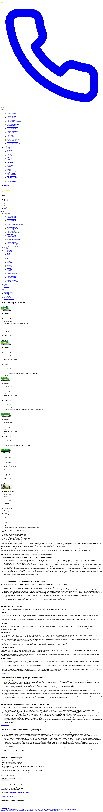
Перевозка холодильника (13, 124)
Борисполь (9, 150)
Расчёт (2, 188)
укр (1, 109)
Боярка (8, 151)
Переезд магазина (11, 135)
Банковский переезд (12, 125)
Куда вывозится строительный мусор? (11, 763)
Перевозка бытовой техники (14, 121)
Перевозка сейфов (11, 128)
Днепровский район (12, 172)
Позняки (9, 166)
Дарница (9, 169)
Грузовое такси (7, 296)
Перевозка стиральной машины (15, 123)
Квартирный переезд (9, 293)
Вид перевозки (4, 778)
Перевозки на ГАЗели (12, 142)
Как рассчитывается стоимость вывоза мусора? (14, 765)
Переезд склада (10, 132)
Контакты (6, 185)
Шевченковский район (12, 180)
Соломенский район (12, 173)
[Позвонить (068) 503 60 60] (51, 106)
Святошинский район (12, 177)
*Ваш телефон (4, 777)
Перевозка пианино (12, 136)
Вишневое (9, 158)
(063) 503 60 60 (7, 200)
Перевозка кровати (11, 116)
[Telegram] (3, 108)
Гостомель (9, 155)
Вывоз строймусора (9, 299)
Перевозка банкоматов (12, 127)
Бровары (9, 152)
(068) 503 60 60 (7, 199)
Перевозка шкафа (11, 118)
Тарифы (6, 146)
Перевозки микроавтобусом (14, 144)
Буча (8, 157)
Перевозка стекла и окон (13, 131)
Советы (51, 810)
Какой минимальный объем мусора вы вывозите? (14, 760)
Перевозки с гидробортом (13, 143)
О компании (41, 810)
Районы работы (8, 148)
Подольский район (11, 174)
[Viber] (1, 108)
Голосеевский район (12, 181)
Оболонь (9, 170)
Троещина (9, 163)
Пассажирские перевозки (44, 809)
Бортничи (9, 161)
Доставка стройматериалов (14, 138)
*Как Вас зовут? (5, 775)
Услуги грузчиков (8, 297)
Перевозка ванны (11, 140)
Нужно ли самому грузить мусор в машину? (13, 762)
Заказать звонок (5, 576)
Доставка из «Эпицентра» (13, 139)
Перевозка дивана (11, 114)
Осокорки (9, 167)
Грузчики (53, 809)
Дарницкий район (11, 178)
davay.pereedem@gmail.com (7, 796)
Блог (5, 184)
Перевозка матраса (11, 117)
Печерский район (11, 176)
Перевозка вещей (11, 120)
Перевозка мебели (11, 113)
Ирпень (9, 159)
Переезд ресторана (11, 133)
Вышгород (9, 154)
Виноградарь (10, 165)
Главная (3, 810)
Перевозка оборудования (13, 129)
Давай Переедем (8, 147)
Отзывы (6, 182)
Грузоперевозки (8, 292)
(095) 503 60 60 (7, 202)
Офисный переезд (8, 295)
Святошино (10, 162)
